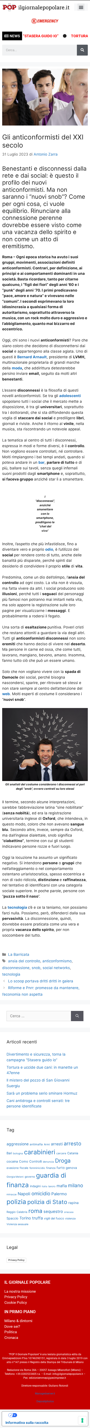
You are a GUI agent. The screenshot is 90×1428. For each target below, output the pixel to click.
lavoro (51, 1186)
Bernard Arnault (32, 357)
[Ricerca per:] (39, 1016)
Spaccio (12, 1218)
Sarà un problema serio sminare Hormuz (42, 1093)
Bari (9, 1153)
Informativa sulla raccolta (26, 1422)
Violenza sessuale (17, 1224)
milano (75, 1185)
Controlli (35, 1161)
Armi (47, 1144)
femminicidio (37, 1168)
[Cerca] (82, 50)
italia (44, 1186)
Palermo (59, 1193)
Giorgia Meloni (15, 1176)
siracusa (68, 1212)
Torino (25, 1218)
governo (30, 1176)
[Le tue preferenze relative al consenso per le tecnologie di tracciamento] (82, 1420)
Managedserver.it (45, 1393)
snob (36, 968)
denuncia (48, 1161)
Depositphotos (45, 1401)
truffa (37, 1218)
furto (61, 1168)
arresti (57, 1144)
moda (17, 368)
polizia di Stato (47, 1202)
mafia (62, 1185)
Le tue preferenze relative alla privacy (49, 1415)
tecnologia (18, 907)
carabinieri (39, 1152)
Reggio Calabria (17, 1212)
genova (71, 1168)
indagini (35, 1186)
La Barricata (18, 954)
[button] (81, 7)
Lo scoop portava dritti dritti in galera (40, 981)
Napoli (24, 1193)
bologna (18, 1153)
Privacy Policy (16, 1260)
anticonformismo (57, 961)
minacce (12, 1194)
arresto (72, 1143)
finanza (50, 1168)
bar (41, 462)
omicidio (40, 1193)
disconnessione (15, 968)
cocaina (12, 1161)
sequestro (53, 1211)
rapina (73, 1203)
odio (49, 549)
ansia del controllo (24, 961)
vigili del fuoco (54, 1218)
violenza (70, 1218)
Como (23, 1161)
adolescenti (70, 396)
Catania (72, 1153)
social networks (56, 968)
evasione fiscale (17, 1168)
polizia (16, 1202)
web (6, 694)
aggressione (18, 1144)
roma (35, 1210)
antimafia (36, 1144)
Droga (63, 1160)
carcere (61, 1153)
